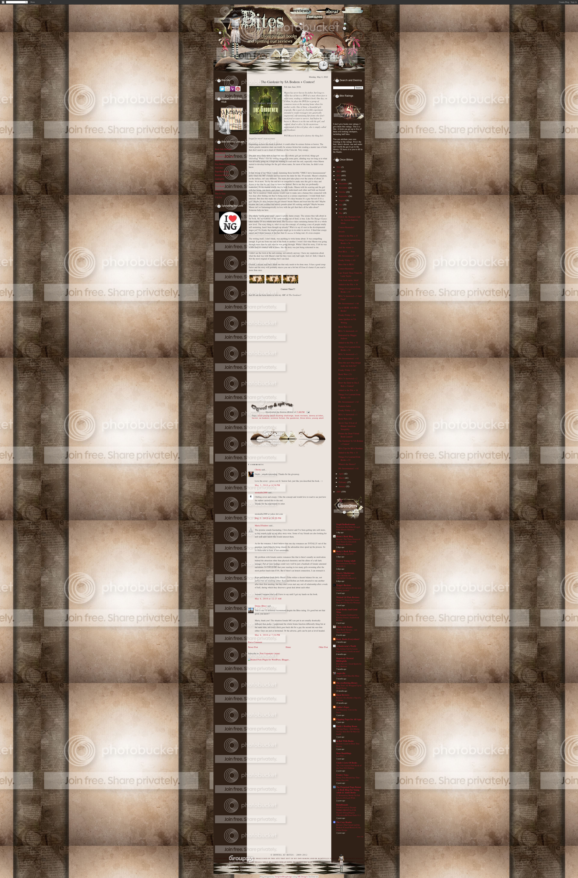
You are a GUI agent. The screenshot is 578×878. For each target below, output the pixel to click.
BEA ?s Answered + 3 (347, 354)
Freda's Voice (342, 774)
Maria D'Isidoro (261, 525)
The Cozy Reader (344, 822)
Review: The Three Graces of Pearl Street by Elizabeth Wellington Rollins (348, 542)
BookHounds (342, 804)
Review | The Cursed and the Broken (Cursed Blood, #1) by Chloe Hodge (348, 827)
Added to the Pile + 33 (348, 452)
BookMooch (220, 152)
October (342, 191)
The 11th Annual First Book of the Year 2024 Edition (348, 766)
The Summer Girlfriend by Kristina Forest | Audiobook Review (347, 618)
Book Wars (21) (345, 374)
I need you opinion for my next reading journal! (348, 589)
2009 (338, 491)
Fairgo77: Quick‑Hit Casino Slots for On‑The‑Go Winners (348, 601)
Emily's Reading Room (346, 726)
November (343, 187)
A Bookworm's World (346, 646)
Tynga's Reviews (343, 585)
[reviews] (299, 24)
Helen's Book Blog (344, 536)
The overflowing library (346, 682)
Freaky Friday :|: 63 (346, 370)
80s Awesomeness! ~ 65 (348, 255)
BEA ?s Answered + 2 (347, 378)
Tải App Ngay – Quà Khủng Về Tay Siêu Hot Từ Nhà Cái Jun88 (348, 731)
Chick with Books (344, 626)
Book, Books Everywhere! (348, 639)
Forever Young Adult (346, 560)
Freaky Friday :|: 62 (346, 410)
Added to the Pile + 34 (348, 390)
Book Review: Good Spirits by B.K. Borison (349, 665)
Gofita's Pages (342, 707)
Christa (258, 469)
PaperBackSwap (222, 171)
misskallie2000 (261, 492)
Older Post (323, 647)
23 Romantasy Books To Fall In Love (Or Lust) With (348, 796)
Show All (360, 837)
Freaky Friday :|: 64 (346, 315)
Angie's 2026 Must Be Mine (347, 675)
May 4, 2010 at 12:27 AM (268, 598)
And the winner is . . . (347, 247)
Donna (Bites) (261, 605)
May (341, 213)
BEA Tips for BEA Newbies (350, 448)
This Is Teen (220, 193)
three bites (305, 418)
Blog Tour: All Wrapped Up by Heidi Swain (349, 686)
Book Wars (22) (345, 326)
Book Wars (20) (345, 418)
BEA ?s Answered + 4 (347, 331)
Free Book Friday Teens (225, 164)
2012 (338, 171)
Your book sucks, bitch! (348, 280)
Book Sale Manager (223, 149)
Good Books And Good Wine (346, 611)
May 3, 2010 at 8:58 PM (267, 485)
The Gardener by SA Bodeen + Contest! (288, 82)
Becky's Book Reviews (346, 551)
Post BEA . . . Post (346, 251)
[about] (335, 24)
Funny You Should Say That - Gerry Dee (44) (348, 778)
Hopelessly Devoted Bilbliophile (345, 660)
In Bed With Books (345, 741)
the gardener (292, 418)
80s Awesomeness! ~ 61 (348, 468)
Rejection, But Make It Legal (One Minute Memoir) (348, 528)
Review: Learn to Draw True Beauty (347, 745)
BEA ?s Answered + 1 (347, 414)
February (343, 482)
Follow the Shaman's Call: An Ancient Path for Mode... (349, 220)
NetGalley (219, 167)
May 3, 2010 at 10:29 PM (268, 518)
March (342, 477)
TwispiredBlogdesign (283, 876)
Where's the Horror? (347, 464)
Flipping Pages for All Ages (348, 719)
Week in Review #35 (344, 554)
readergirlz (219, 178)
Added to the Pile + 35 (348, 342)
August (342, 200)
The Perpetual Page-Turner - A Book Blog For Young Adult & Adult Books (348, 789)
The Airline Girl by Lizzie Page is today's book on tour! (348, 650)
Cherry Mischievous (345, 573)
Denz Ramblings (343, 753)
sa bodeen (264, 418)
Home (288, 647)
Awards (341, 231)
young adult (318, 418)
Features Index (344, 406)
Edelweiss (219, 160)
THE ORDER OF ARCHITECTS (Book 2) (346, 577)
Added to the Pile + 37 (348, 235)
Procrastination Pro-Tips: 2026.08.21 (346, 564)
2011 (338, 175)
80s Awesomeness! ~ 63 (348, 358)
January (342, 486)
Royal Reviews (342, 694)
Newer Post (253, 647)
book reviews (301, 416)
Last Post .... (341, 755)
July (341, 204)
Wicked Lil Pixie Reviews (347, 597)
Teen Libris (220, 182)
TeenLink (219, 189)
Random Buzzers (222, 175)
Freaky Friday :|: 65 (346, 260)
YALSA (218, 197)
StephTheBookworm (345, 524)
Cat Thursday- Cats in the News (346, 711)
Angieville (340, 673)
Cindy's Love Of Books (346, 762)
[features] (317, 24)
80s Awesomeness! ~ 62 (348, 401)
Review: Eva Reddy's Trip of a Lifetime (348, 699)
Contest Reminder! (346, 227)
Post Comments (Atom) (270, 653)
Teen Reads (220, 186)
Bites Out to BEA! (346, 264)
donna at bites (316, 416)
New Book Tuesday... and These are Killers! (346, 631)
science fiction (278, 418)
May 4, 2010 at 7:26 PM (267, 634)
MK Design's (302, 876)
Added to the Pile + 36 (348, 284)
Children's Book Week (224, 156)
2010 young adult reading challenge (276, 416)
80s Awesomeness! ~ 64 (348, 303)
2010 (338, 179)
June (341, 208)
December (343, 183)
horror (255, 418)
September (343, 196)
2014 (338, 167)
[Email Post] (307, 412)
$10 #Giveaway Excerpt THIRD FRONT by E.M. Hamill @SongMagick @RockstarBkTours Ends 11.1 (348, 811)
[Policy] (345, 24)
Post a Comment (255, 642)
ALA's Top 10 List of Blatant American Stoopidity (347, 426)
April (341, 473)
